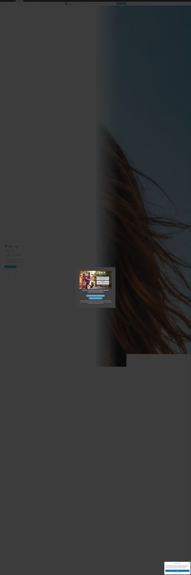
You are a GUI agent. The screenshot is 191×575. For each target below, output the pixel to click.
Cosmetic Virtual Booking (95, 298)
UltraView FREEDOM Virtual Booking (95, 295)
